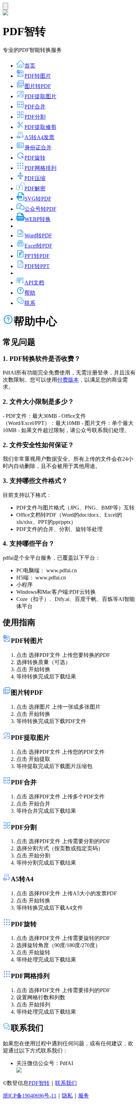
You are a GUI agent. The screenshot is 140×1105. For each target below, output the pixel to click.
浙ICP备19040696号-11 (29, 1096)
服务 (83, 1096)
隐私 (67, 1096)
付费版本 (68, 380)
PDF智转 (39, 1083)
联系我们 (66, 1083)
